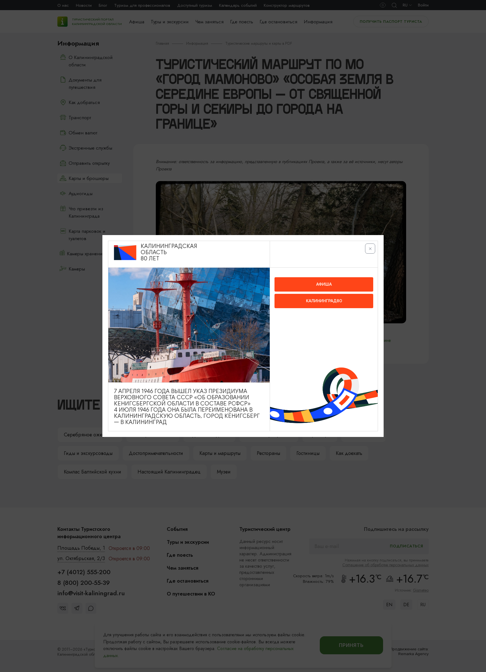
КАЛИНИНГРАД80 (324, 300)
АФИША (324, 284)
